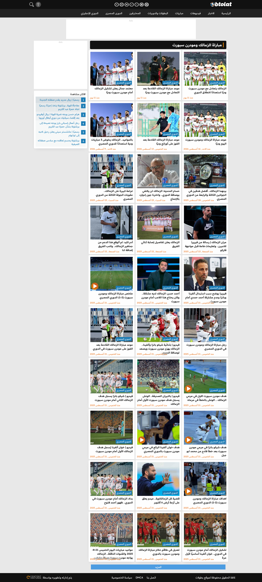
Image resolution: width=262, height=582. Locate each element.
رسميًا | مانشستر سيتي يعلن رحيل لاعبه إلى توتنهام (58, 133)
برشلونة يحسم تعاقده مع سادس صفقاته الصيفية (58, 142)
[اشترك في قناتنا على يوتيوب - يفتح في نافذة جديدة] (127, 4)
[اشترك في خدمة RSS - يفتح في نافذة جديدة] (147, 4)
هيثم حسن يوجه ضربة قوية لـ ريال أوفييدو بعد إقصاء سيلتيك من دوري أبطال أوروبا (58, 116)
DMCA (139, 577)
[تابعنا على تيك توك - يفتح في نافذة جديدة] (132, 4)
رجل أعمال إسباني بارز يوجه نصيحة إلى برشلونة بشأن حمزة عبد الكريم (59, 124)
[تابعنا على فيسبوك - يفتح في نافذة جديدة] (117, 4)
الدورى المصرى (114, 13)
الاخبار (211, 13)
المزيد (158, 567)
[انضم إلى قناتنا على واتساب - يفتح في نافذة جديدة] (142, 4)
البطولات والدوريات (158, 13)
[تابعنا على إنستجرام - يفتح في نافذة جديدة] (122, 4)
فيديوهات (195, 13)
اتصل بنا (151, 577)
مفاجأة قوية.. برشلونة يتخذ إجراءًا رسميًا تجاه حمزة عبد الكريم (59, 107)
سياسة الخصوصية (122, 577)
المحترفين (135, 13)
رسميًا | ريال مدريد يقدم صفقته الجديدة (59, 99)
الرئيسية (226, 13)
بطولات (199, 577)
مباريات (179, 13)
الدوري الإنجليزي (89, 13)
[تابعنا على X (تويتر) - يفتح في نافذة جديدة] (137, 4)
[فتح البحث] (32, 4)
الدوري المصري (217, 82)
